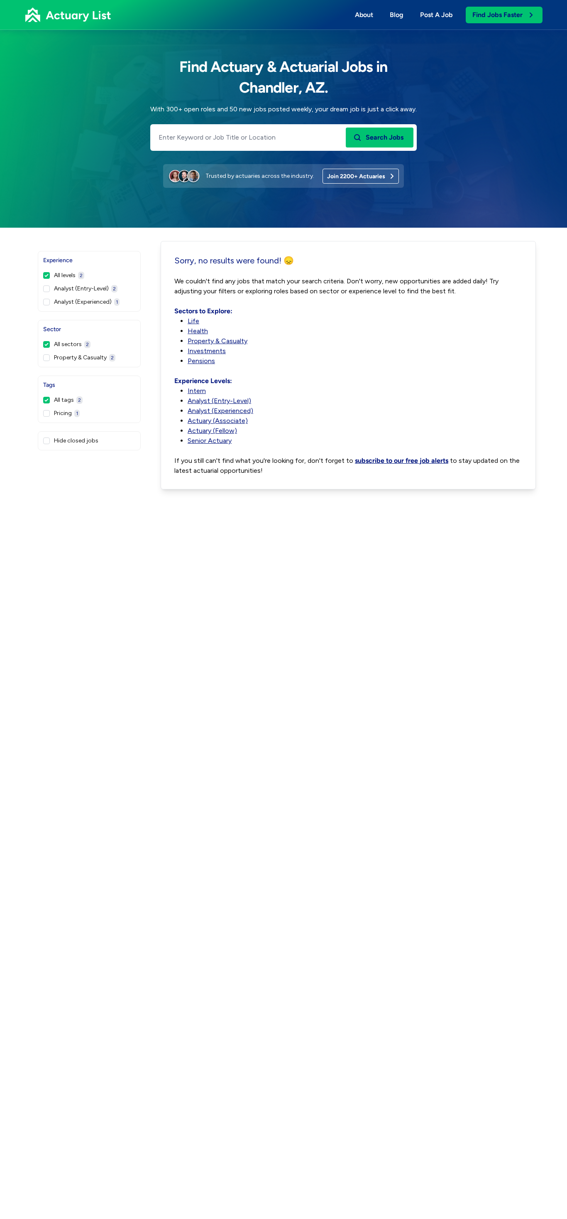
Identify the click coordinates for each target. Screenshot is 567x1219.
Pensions (201, 361)
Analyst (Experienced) (86, 301)
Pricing (66, 413)
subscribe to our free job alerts (401, 460)
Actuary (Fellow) (212, 431)
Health (198, 331)
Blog (396, 15)
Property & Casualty (84, 357)
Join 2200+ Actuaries (356, 176)
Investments (207, 351)
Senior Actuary (210, 441)
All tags (67, 399)
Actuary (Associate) (218, 421)
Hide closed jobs (76, 440)
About (364, 15)
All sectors (71, 344)
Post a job (436, 15)
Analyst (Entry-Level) (85, 288)
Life (193, 321)
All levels (68, 275)
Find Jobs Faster (497, 15)
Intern (197, 391)
